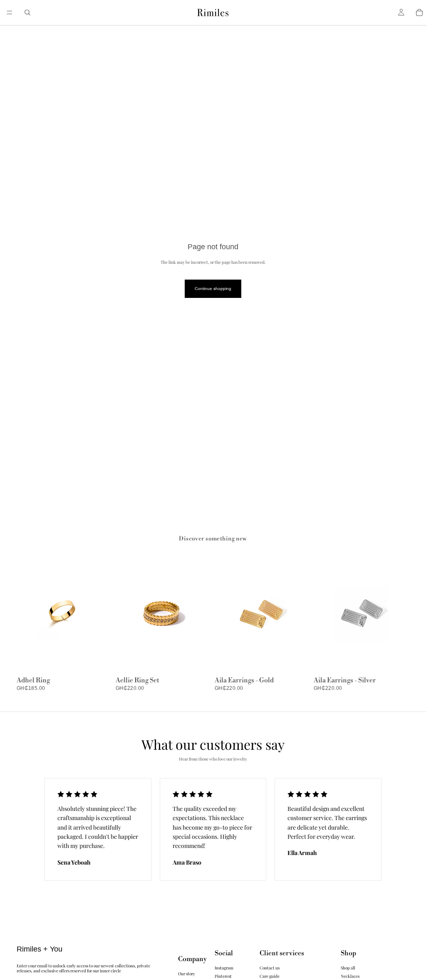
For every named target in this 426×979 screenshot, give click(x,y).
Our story (186, 973)
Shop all (348, 967)
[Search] (27, 12)
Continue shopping (213, 288)
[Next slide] (301, 614)
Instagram (224, 967)
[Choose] (99, 660)
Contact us (270, 967)
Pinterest (223, 976)
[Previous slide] (224, 614)
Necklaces (350, 976)
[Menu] (9, 12)
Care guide (270, 976)
